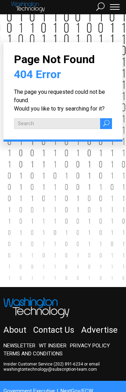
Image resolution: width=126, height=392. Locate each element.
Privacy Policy (90, 345)
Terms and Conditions (33, 353)
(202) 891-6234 (68, 364)
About (15, 330)
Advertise (99, 330)
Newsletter (19, 345)
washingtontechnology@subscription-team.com (50, 369)
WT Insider (52, 345)
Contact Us (53, 330)
